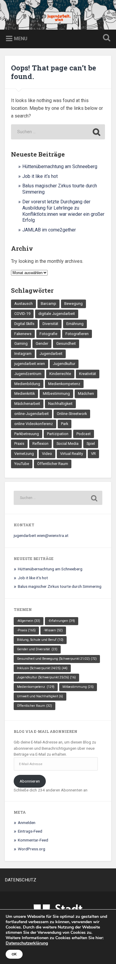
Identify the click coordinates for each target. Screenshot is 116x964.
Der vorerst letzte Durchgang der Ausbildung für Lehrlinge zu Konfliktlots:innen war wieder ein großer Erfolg (63, 211)
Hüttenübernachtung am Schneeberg (59, 166)
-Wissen (53, 630)
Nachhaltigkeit (60, 403)
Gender (42, 343)
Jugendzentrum (27, 373)
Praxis (19, 443)
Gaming (21, 343)
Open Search (105, 38)
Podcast (83, 434)
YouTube (21, 463)
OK (14, 954)
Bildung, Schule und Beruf (40, 640)
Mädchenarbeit (27, 403)
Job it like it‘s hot (40, 176)
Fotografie (48, 333)
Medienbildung (27, 384)
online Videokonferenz (33, 423)
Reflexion (40, 443)
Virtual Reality (71, 453)
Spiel (91, 443)
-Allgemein (28, 621)
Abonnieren (30, 781)
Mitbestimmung (56, 393)
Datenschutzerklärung (27, 943)
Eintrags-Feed (30, 831)
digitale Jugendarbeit (56, 313)
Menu (20, 38)
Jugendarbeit (51, 353)
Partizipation (57, 434)
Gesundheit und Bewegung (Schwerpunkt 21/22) (57, 659)
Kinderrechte (60, 373)
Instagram (23, 353)
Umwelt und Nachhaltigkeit (40, 696)
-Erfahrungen (61, 621)
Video (47, 453)
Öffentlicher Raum (52, 463)
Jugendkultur (64, 363)
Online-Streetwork (72, 413)
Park (64, 423)
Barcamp (48, 303)
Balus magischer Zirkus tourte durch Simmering (59, 586)
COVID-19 (22, 313)
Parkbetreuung (26, 434)
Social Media (68, 443)
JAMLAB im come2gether (49, 230)
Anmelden (26, 822)
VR (93, 453)
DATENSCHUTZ (20, 880)
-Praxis (26, 630)
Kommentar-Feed (33, 840)
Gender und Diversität (37, 649)
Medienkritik (24, 393)
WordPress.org (31, 848)
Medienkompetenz (64, 384)
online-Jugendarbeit (31, 413)
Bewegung (73, 303)
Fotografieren (77, 333)
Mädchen (86, 393)
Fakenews (23, 333)
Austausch (23, 303)
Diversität (50, 323)
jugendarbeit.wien (29, 363)
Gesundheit (66, 343)
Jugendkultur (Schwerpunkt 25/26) (46, 677)
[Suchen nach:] (58, 131)
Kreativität (87, 373)
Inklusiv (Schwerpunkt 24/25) (42, 668)
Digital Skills (24, 323)
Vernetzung (24, 453)
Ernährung (75, 323)
